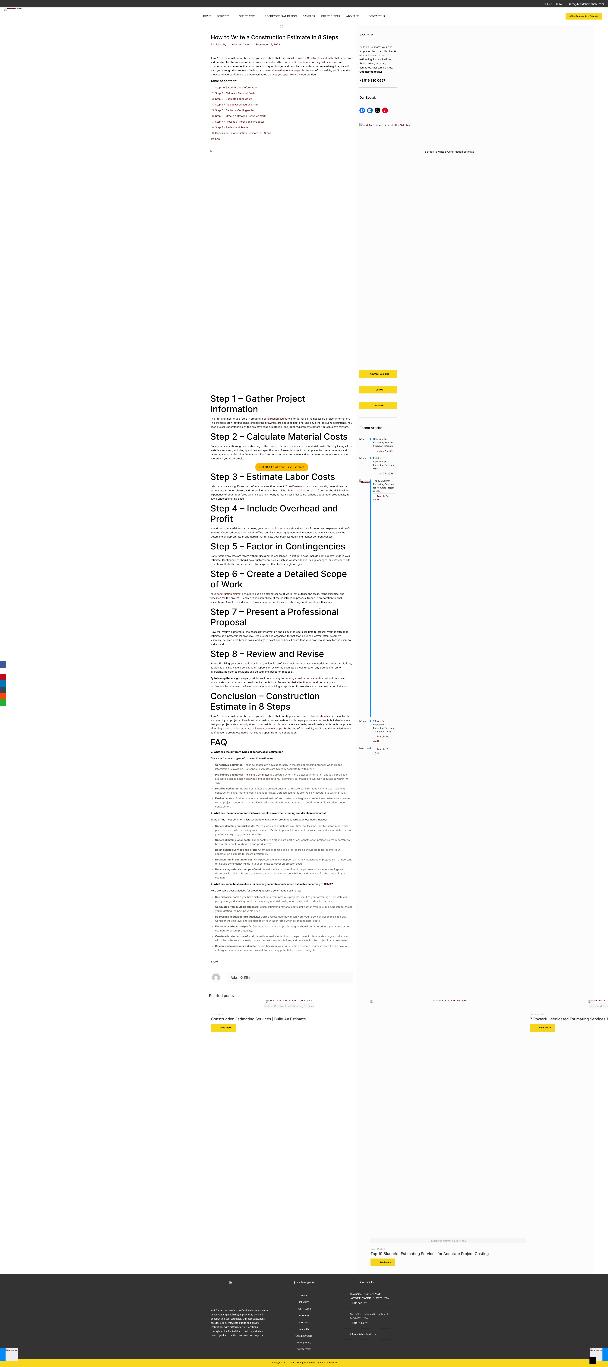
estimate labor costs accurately (308, 486)
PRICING (304, 1322)
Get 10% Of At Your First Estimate (281, 467)
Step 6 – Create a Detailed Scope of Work (240, 116)
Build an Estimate (328, 1362)
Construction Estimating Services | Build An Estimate (258, 1019)
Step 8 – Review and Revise (231, 127)
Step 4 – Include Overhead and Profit (237, 104)
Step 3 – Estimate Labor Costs (233, 98)
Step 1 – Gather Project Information (236, 87)
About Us (304, 1329)
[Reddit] (3, 696)
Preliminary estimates (256, 774)
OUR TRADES (304, 1309)
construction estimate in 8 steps (281, 70)
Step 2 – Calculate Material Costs (235, 93)
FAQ (217, 138)
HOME (304, 1295)
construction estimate (297, 62)
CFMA (327, 884)
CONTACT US (304, 1349)
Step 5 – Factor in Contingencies (234, 110)
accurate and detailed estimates (310, 716)
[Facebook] (3, 664)
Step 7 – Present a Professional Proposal (239, 121)
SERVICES (303, 1302)
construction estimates (309, 678)
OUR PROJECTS (303, 1336)
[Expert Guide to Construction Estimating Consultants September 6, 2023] (9, 1354)
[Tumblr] (3, 690)
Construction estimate (320, 58)
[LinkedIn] (3, 683)
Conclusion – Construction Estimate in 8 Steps (243, 133)
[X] (3, 671)
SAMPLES (304, 1315)
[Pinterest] (3, 677)
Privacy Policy (304, 1342)
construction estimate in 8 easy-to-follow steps (253, 728)
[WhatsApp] (3, 702)
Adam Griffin (239, 44)
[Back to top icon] (592, 1360)
